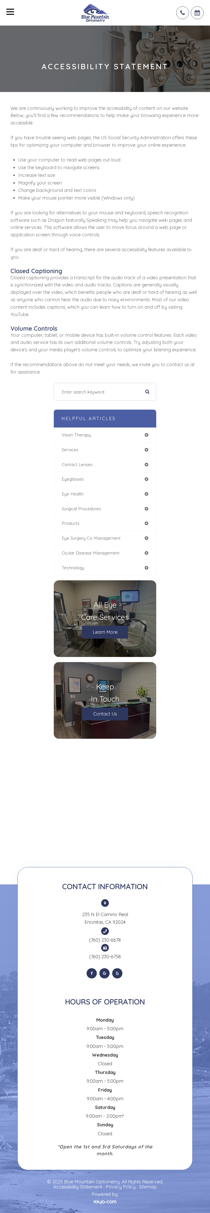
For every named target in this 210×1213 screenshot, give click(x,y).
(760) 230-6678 (105, 940)
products (70, 523)
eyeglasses (73, 479)
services (70, 449)
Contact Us (105, 714)
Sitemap (148, 1187)
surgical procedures (81, 508)
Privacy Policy (120, 1187)
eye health (72, 493)
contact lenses (77, 464)
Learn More (105, 632)
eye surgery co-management (91, 538)
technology (73, 567)
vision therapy (76, 434)
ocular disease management (91, 553)
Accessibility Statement (77, 1187)
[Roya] (105, 1202)
